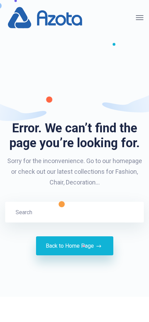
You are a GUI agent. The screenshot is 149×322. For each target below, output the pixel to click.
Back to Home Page (70, 246)
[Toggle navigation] (139, 17)
